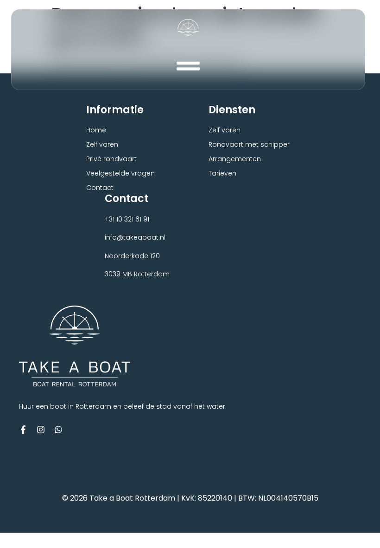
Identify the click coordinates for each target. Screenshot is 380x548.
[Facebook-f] (23, 429)
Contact (100, 187)
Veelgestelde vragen (120, 173)
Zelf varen (102, 144)
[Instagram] (41, 429)
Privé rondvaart (111, 158)
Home (96, 130)
